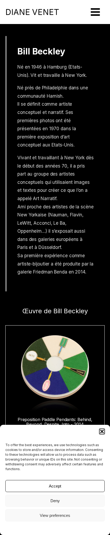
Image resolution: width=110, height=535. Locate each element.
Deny (55, 500)
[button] (102, 431)
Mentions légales (55, 528)
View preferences (55, 515)
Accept (55, 486)
